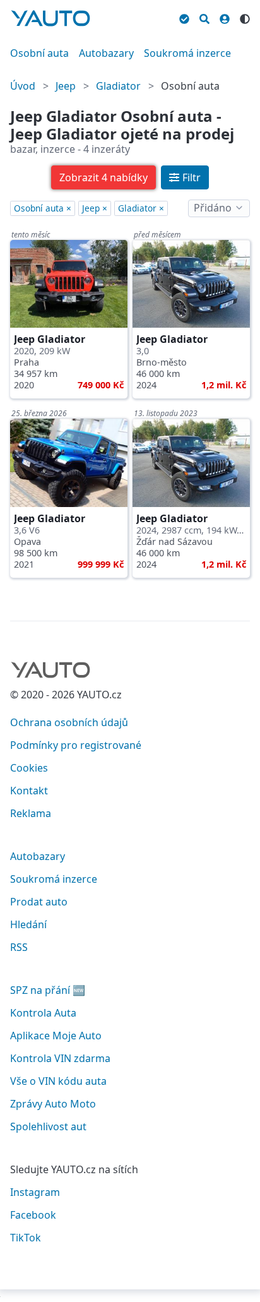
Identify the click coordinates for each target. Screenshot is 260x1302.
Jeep (66, 86)
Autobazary (106, 53)
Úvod (22, 86)
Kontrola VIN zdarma (60, 1058)
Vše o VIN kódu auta (58, 1081)
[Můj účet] (225, 17)
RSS (19, 947)
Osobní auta (39, 53)
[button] (103, 177)
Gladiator (118, 86)
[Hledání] (204, 17)
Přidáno (213, 208)
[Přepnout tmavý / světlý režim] (245, 17)
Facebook (33, 1215)
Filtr (191, 177)
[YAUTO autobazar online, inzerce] (50, 18)
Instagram (35, 1192)
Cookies (29, 768)
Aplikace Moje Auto (56, 1035)
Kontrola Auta (43, 1013)
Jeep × (94, 208)
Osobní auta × (42, 208)
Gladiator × (141, 208)
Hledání (28, 924)
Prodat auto (39, 902)
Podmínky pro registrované (75, 745)
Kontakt (29, 790)
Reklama (30, 813)
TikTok (25, 1238)
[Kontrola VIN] (184, 17)
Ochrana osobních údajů (69, 722)
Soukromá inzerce (187, 53)
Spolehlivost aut (48, 1126)
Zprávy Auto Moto (53, 1104)
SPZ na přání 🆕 (47, 990)
